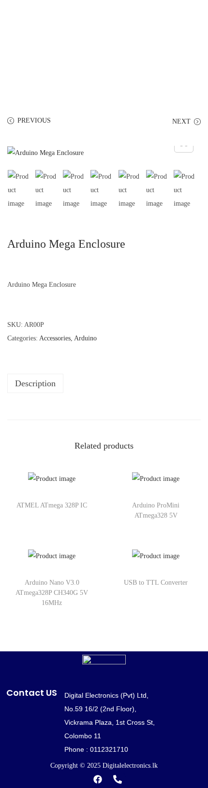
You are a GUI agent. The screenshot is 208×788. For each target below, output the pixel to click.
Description (35, 383)
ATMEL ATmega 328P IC (51, 505)
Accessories (55, 338)
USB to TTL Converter (156, 582)
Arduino (85, 338)
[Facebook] (97, 779)
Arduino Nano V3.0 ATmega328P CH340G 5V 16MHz (51, 592)
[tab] (104, 383)
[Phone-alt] (117, 779)
